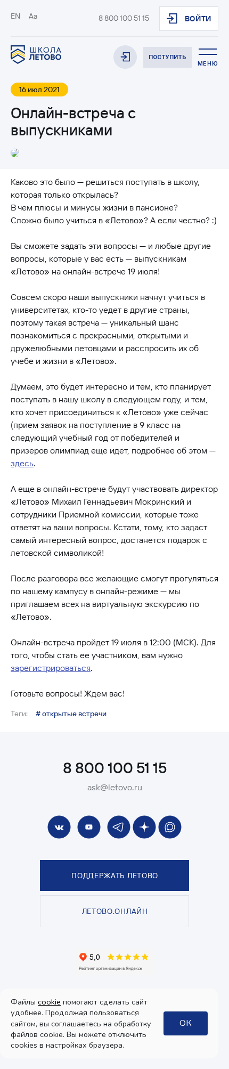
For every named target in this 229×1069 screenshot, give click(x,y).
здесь (22, 463)
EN (15, 16)
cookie (49, 1002)
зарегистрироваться (51, 667)
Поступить (167, 57)
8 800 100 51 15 (124, 18)
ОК (185, 1023)
